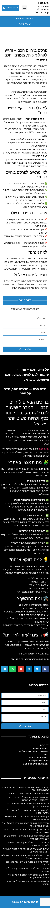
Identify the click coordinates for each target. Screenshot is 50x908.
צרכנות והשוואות (40, 748)
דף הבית (30, 18)
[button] (24, 7)
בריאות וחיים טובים (38, 757)
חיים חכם (42, 66)
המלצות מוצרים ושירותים (35, 764)
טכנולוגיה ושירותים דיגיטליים (33, 751)
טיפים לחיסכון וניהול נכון (36, 760)
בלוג (46, 754)
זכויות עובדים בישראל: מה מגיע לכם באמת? (28, 793)
